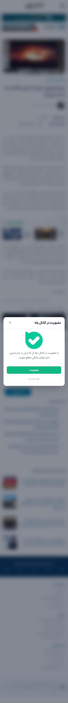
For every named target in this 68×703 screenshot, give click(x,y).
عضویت (34, 370)
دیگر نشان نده (34, 379)
